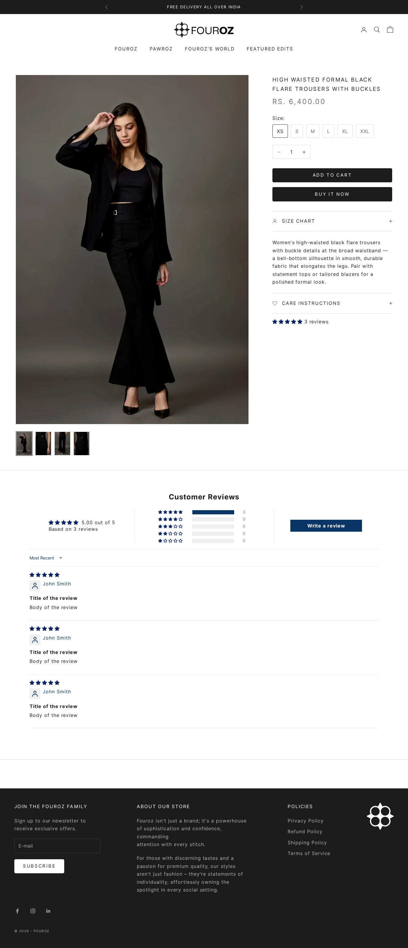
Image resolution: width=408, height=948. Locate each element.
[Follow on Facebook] (17, 911)
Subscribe (39, 866)
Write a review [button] (326, 526)
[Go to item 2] (43, 443)
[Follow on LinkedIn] (48, 911)
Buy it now (332, 194)
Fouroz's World (209, 49)
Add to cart (332, 175)
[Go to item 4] (81, 443)
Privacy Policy (305, 821)
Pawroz (161, 49)
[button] (288, 322)
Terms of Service (309, 853)
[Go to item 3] (62, 443)
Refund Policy (305, 831)
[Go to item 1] (24, 443)
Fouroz (126, 49)
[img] (45, 575)
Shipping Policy (307, 842)
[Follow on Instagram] (33, 911)
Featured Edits (270, 49)
